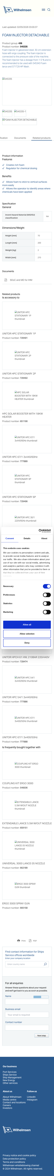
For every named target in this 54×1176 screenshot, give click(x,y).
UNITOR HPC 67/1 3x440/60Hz (20, 456)
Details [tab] (27, 538)
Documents (20, 138)
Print (23, 941)
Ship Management (12, 1077)
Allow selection (27, 634)
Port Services (9, 1072)
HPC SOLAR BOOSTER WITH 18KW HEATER (22, 415)
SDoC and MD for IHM (18, 280)
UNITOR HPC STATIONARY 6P (19, 497)
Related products (42, 138)
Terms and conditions (14, 1162)
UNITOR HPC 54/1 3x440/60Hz (20, 697)
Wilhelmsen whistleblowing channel (21, 1165)
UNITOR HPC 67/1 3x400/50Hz (20, 737)
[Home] (17, 9)
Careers (7, 1105)
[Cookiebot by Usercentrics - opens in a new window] (39, 531)
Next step (41, 1035)
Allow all (27, 624)
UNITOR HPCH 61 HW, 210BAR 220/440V (25, 657)
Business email (12, 1009)
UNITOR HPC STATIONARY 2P (19, 373)
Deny (27, 643)
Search (45, 964)
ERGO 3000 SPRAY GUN (16, 903)
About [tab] (44, 538)
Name (8, 996)
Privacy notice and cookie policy (19, 1155)
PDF (35, 941)
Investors (7, 1108)
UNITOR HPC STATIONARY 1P (19, 333)
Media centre (9, 1099)
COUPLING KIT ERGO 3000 (17, 783)
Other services (10, 1083)
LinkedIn (31, 1097)
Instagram (32, 1099)
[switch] (47, 595)
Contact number (13, 1022)
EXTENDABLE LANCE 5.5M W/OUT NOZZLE (27, 823)
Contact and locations (14, 1102)
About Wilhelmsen (12, 1097)
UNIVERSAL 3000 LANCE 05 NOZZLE (23, 863)
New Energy (9, 1080)
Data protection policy (14, 1158)
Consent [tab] (10, 538)
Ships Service (10, 1074)
